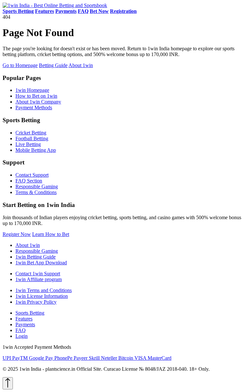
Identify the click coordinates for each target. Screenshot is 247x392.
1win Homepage (32, 90)
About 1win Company (38, 101)
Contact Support (32, 175)
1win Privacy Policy (36, 302)
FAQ (20, 330)
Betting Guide (53, 65)
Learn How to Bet (50, 234)
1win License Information (41, 296)
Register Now (17, 234)
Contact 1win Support (37, 273)
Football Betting (31, 138)
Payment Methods (33, 107)
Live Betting (28, 144)
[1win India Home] (55, 5)
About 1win (81, 65)
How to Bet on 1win (36, 96)
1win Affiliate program (38, 279)
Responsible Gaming (36, 186)
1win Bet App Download (41, 262)
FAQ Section (28, 180)
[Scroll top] (8, 383)
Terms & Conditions (36, 192)
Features (23, 318)
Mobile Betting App (35, 150)
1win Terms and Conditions (43, 290)
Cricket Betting (30, 132)
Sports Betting (29, 313)
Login (21, 336)
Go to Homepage (20, 65)
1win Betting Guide (35, 257)
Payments (25, 324)
